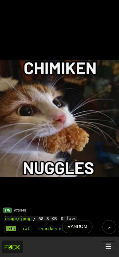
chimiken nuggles (56, 229)
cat (26, 229)
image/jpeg (17, 218)
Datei (109, 227)
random (77, 226)
